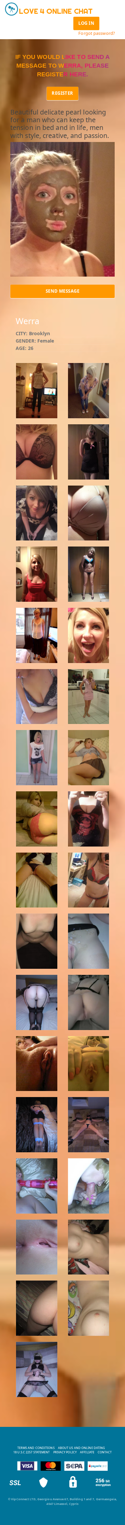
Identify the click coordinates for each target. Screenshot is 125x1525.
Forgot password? (96, 33)
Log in (86, 23)
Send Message (63, 291)
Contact (105, 1452)
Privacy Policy (65, 1452)
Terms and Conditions (36, 1448)
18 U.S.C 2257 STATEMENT (31, 1452)
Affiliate (87, 1452)
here (78, 74)
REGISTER (62, 93)
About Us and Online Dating (81, 1448)
